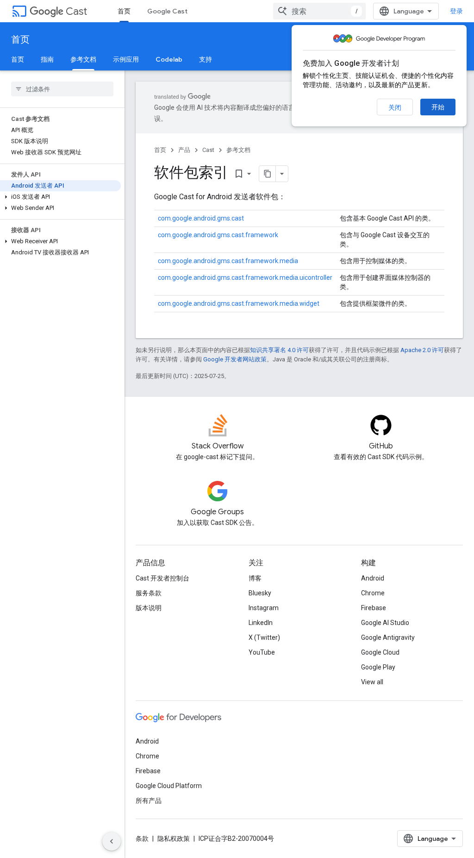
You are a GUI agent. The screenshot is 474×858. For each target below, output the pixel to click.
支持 (205, 59)
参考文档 (83, 59)
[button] (60, 196)
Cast (76, 11)
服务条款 (149, 593)
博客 (255, 578)
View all (372, 682)
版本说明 (149, 608)
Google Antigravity (388, 637)
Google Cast (167, 11)
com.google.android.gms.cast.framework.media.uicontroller (245, 277)
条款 (142, 838)
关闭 (394, 107)
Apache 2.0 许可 (422, 350)
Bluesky (260, 593)
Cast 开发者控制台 (162, 578)
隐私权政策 (173, 838)
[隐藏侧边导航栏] (111, 841)
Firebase (373, 608)
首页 (124, 11)
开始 (437, 107)
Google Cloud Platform (169, 785)
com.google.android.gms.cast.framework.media (228, 261)
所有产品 (149, 800)
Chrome (373, 593)
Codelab (169, 59)
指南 (47, 59)
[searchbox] (62, 89)
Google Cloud (380, 652)
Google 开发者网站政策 (235, 359)
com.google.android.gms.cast (201, 218)
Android (372, 578)
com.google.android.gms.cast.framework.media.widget (238, 303)
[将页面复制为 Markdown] (267, 174)
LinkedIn (261, 622)
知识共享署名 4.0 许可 (279, 350)
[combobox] (319, 11)
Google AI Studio (385, 622)
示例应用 (126, 59)
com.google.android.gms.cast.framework (218, 235)
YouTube (262, 652)
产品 (184, 149)
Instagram (264, 608)
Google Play (378, 667)
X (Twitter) (264, 637)
